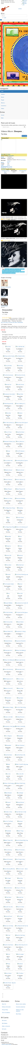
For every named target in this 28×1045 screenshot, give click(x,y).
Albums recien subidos (21, 1004)
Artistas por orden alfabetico (20, 1010)
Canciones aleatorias (20, 1007)
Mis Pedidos (4, 1023)
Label (2, 165)
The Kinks (8, 154)
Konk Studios (22, 159)
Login (5, 17)
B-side (2, 157)
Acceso (2, 115)
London (9, 161)
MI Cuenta (4, 1020)
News (2, 118)
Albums (2, 102)
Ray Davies (9, 166)
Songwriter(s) (4, 166)
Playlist (2, 100)
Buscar (2, 97)
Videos (2, 108)
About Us (4, 1004)
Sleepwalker (11, 155)
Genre (2, 162)
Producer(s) (3, 167)
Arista (8, 165)
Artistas (2, 94)
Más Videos (18, 1014)
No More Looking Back (5, 171)
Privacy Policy (5, 1009)
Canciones (3, 105)
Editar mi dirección (6, 1026)
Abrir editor (24, 136)
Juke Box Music (22, 170)
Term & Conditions (6, 1012)
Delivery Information (6, 1007)
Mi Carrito (4, 1029)
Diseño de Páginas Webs (6, 1044)
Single (2, 154)
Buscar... (3, 13)
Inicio (2, 91)
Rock (8, 162)
